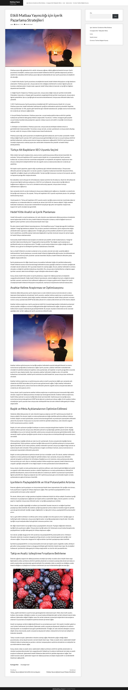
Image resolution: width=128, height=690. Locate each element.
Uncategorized (25, 664)
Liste (64, 3)
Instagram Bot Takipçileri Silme (54, 3)
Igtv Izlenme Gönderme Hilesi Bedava (36, 3)
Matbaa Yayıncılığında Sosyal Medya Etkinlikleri (61, 672)
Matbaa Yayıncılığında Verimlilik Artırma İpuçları (25, 672)
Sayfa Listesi (69, 3)
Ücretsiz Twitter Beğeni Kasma (81, 3)
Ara (91, 13)
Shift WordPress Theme (59, 689)
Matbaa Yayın (15, 2)
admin (11, 24)
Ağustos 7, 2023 (19, 24)
